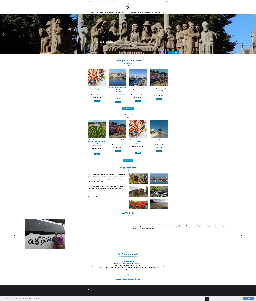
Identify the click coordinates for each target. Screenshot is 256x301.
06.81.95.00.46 (101, 1)
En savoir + (97, 100)
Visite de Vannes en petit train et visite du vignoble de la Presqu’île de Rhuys (96, 141)
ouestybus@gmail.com (110, 1)
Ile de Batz (159, 140)
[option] (128, 234)
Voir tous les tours (128, 160)
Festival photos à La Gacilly (159, 88)
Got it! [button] (248, 298)
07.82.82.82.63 (92, 1)
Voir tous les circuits (128, 108)
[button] (14, 234)
